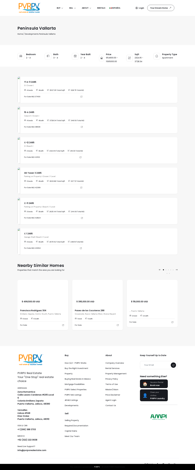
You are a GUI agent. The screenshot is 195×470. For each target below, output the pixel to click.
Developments (32, 34)
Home (20, 34)
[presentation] (160, 270)
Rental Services (112, 368)
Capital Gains (71, 431)
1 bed (79, 318)
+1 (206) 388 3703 (27, 429)
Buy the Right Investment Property (76, 371)
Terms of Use (111, 384)
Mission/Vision (111, 389)
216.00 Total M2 (76, 151)
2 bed (134, 316)
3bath (41, 151)
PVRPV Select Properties (75, 389)
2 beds (30, 151)
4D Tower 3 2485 (33, 173)
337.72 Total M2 (77, 181)
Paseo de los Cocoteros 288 (89, 310)
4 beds (30, 90)
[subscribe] (173, 365)
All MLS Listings (71, 400)
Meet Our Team (72, 436)
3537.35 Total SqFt (57, 90)
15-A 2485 (29, 112)
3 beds (30, 181)
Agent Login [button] (110, 400)
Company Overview (114, 363)
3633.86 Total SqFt (57, 181)
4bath (41, 90)
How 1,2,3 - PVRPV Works (75, 363)
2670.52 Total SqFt (57, 242)
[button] (140, 8)
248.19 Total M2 (76, 242)
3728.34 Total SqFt (57, 120)
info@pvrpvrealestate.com (32, 450)
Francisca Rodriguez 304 (33, 310)
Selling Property (72, 420)
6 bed (25, 318)
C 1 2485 (28, 233)
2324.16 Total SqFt (56, 151)
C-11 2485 (29, 203)
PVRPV (97, 467)
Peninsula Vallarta (47, 34)
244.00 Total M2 (77, 211)
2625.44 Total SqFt (57, 211)
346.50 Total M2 (77, 120)
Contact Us (110, 405)
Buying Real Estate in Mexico (78, 379)
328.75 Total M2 (77, 90)
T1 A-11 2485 (30, 82)
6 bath (36, 318)
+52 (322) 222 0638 (27, 439)
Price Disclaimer (112, 395)
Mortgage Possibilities (74, 384)
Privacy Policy (111, 379)
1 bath (90, 318)
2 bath (145, 316)
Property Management (116, 373)
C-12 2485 (29, 142)
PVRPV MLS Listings (73, 395)
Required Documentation (76, 425)
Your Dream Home (159, 8)
